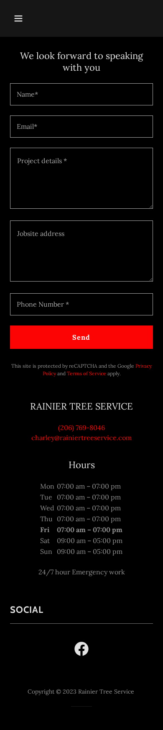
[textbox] (81, 94)
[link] (81, 650)
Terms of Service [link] (86, 373)
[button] (26, 18)
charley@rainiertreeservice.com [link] (81, 437)
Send (81, 337)
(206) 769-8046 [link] (81, 427)
